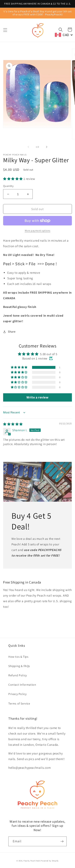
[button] (5, 30)
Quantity (8, 186)
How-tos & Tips (18, 657)
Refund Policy (17, 675)
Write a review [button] (37, 397)
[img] (13, 424)
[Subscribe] (61, 841)
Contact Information (22, 684)
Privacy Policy (17, 694)
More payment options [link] (37, 230)
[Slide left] (28, 146)
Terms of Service (19, 703)
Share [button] (12, 331)
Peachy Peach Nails (32, 861)
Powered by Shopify (50, 861)
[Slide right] (46, 146)
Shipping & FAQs (19, 666)
